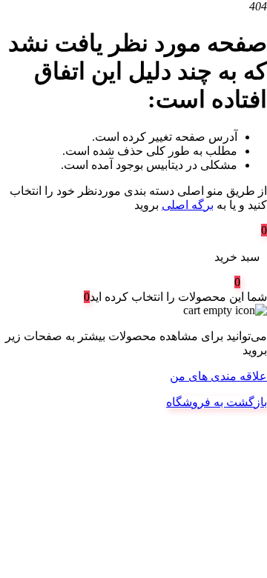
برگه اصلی (188, 205)
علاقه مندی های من (218, 376)
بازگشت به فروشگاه (216, 402)
